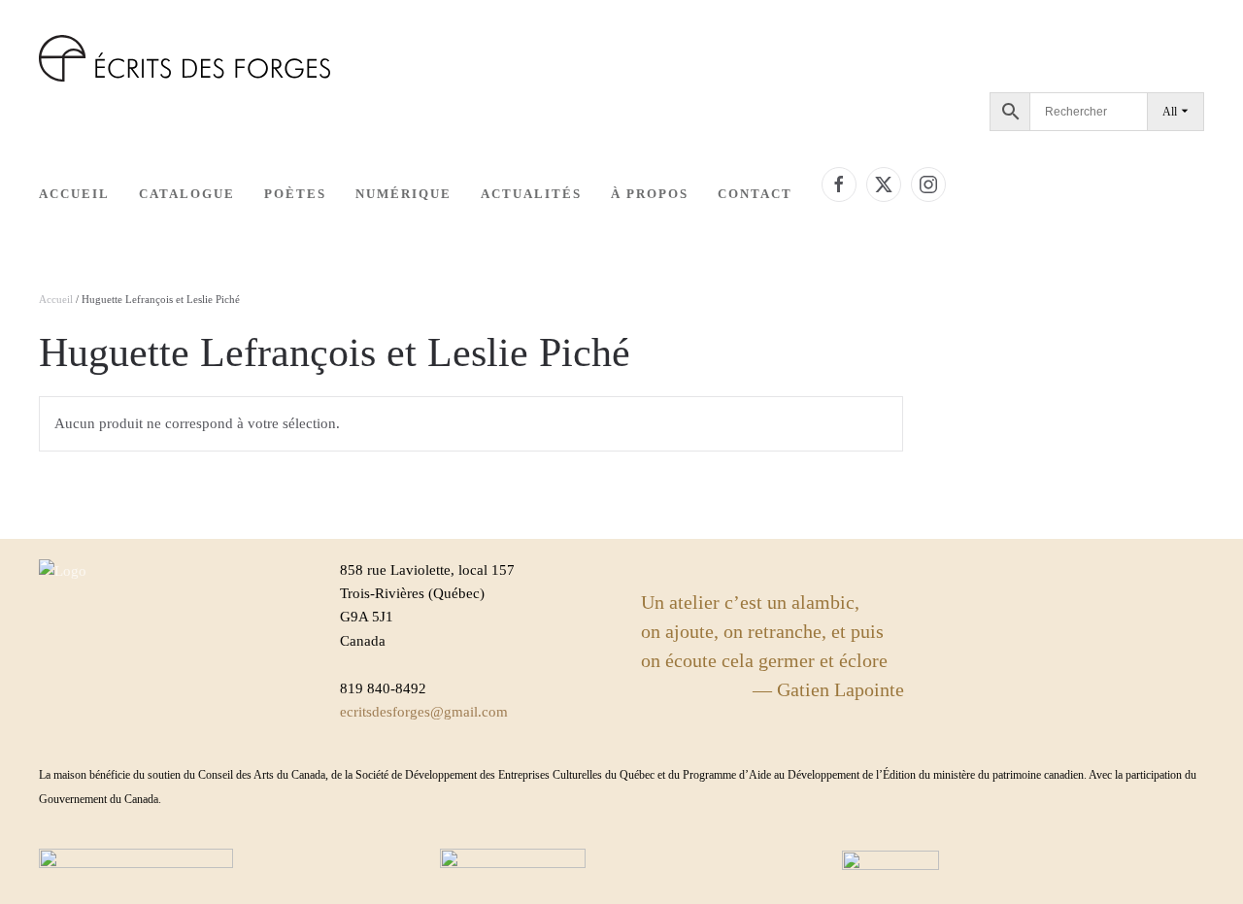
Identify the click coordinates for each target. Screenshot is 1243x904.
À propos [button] (650, 193)
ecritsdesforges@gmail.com (424, 712)
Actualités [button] (531, 193)
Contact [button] (755, 193)
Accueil (74, 193)
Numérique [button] (403, 193)
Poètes (295, 193)
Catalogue (187, 193)
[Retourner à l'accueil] (184, 58)
